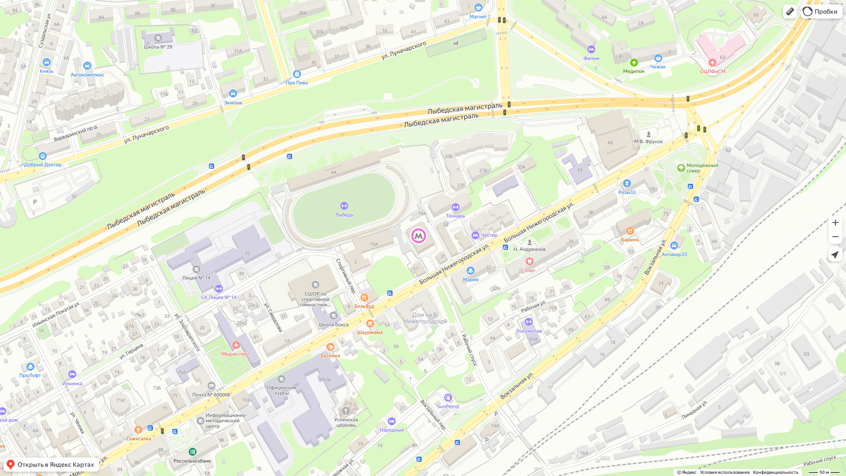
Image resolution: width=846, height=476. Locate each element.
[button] (790, 11)
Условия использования (725, 472)
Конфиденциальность (775, 472)
